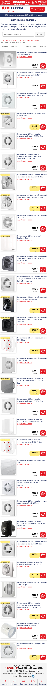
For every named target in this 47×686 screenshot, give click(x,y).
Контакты (42, 684)
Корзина (23, 684)
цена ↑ (28, 46)
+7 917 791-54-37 (11, 668)
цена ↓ (35, 46)
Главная (4, 684)
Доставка (33, 684)
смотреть (38, 15)
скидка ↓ (42, 46)
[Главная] (12, 8)
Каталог (14, 684)
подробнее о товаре (24, 57)
